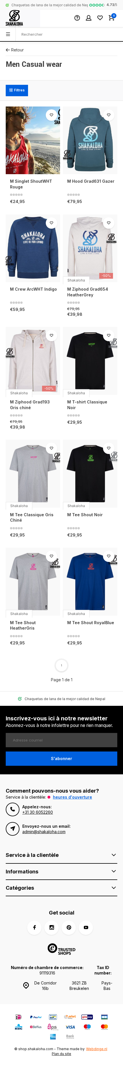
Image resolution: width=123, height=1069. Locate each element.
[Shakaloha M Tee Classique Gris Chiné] (33, 474)
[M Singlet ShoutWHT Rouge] (33, 140)
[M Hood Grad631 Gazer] (90, 140)
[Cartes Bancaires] (104, 1018)
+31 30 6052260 (37, 812)
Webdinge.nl (96, 1049)
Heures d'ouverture (72, 797)
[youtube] (86, 928)
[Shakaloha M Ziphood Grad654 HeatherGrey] (90, 248)
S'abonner (61, 758)
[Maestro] (87, 1028)
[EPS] (53, 1028)
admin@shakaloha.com (44, 831)
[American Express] (53, 1037)
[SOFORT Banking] (70, 1018)
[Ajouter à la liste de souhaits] (51, 115)
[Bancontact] (53, 1018)
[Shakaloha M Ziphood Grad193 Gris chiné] (33, 361)
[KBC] (18, 1028)
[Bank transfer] (70, 1037)
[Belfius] (36, 1028)
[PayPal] (36, 1018)
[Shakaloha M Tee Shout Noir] (90, 474)
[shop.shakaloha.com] (20, 18)
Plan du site (61, 1054)
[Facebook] (34, 928)
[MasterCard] (104, 1028)
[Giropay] (87, 1018)
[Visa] (70, 1028)
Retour (17, 49)
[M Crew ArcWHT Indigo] (33, 248)
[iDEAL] (18, 1018)
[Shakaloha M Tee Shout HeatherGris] (33, 582)
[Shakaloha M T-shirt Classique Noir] (90, 361)
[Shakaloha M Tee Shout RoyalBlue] (90, 582)
